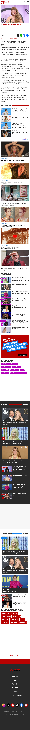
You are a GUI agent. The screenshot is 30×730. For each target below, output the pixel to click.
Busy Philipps (17, 367)
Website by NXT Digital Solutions (15, 717)
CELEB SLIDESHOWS (15, 695)
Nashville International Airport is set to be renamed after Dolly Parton (20, 279)
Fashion (15, 684)
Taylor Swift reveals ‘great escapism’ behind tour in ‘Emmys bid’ (20, 132)
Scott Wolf (5, 370)
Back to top (14, 655)
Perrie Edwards (6, 367)
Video (15, 692)
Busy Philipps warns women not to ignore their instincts (20, 292)
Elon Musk (14, 364)
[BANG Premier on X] (8, 705)
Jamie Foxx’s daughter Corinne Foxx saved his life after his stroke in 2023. (20, 321)
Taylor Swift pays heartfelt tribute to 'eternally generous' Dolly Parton (20, 110)
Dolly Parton (5, 364)
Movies (15, 688)
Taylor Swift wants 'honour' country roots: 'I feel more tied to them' (20, 117)
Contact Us (23, 712)
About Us (18, 712)
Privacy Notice (9, 714)
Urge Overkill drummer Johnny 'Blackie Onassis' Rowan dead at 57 (19, 314)
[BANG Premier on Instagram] (4, 705)
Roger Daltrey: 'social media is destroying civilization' (20, 306)
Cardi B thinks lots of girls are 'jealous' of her (20, 299)
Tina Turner (13, 373)
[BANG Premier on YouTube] (12, 705)
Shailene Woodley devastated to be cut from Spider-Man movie (15, 461)
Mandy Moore (23, 373)
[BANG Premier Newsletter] (26, 705)
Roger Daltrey (14, 370)
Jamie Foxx (5, 373)
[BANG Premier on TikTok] (17, 705)
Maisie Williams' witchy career (20, 476)
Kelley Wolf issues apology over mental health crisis (20, 285)
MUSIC (15, 680)
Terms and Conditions (19, 714)
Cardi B (23, 370)
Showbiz (15, 676)
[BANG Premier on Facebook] (21, 705)
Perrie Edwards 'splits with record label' (20, 327)
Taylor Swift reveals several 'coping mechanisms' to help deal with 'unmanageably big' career (19, 126)
